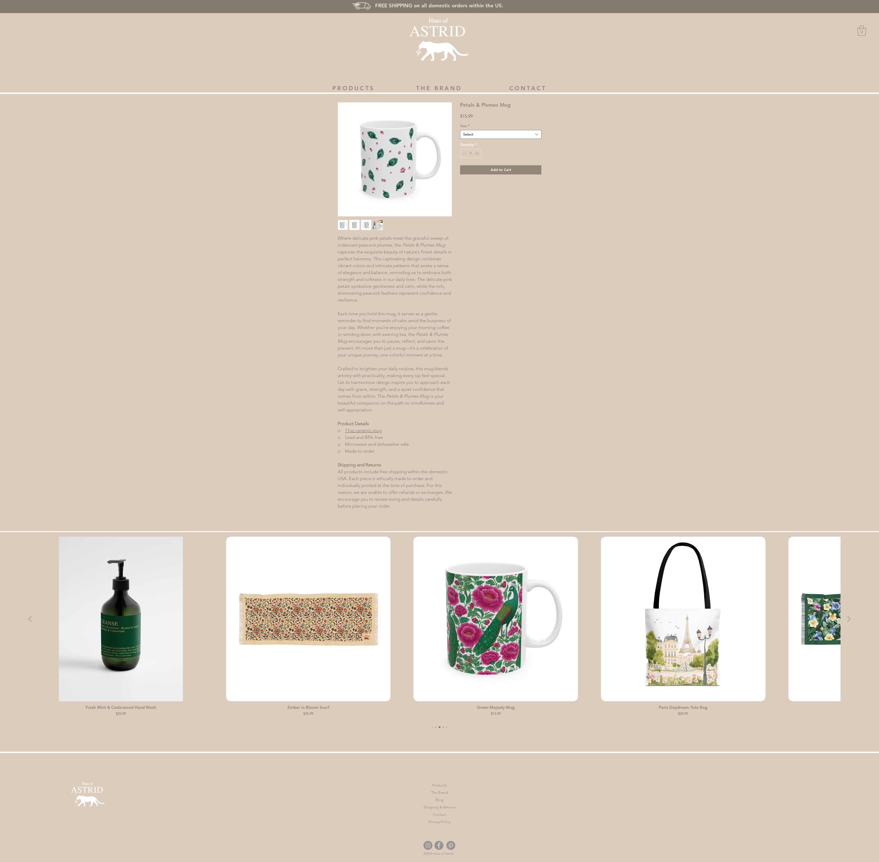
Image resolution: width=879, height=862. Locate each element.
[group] (439, 628)
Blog (440, 800)
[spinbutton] (470, 153)
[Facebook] (438, 845)
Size (464, 126)
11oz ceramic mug (363, 430)
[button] (861, 30)
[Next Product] (849, 619)
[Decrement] (464, 153)
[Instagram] (427, 845)
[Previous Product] (30, 619)
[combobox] (500, 134)
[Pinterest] (450, 845)
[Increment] (477, 153)
